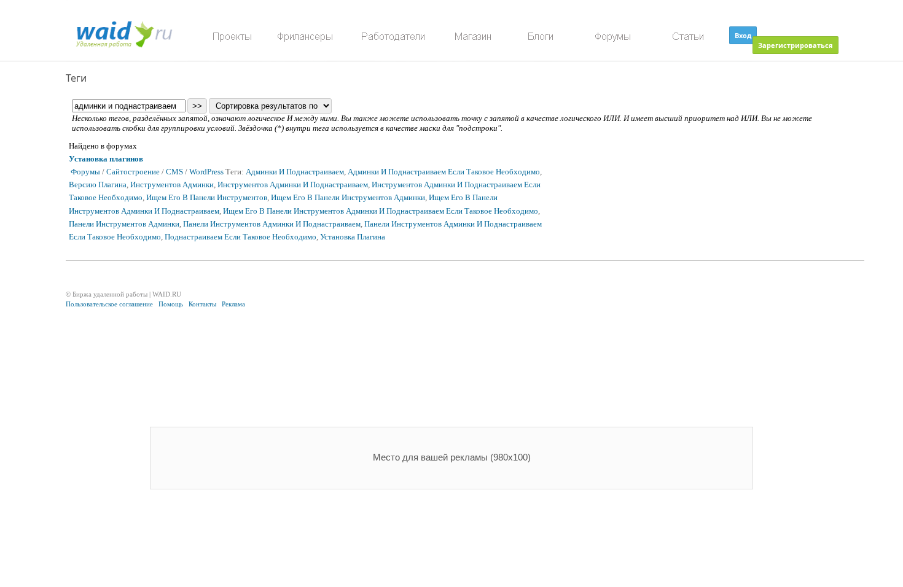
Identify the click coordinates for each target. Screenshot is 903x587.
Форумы (85, 172)
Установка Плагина (352, 237)
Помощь (170, 304)
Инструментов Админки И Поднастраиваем (292, 185)
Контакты (202, 304)
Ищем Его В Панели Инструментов (206, 197)
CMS (174, 172)
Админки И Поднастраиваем (295, 172)
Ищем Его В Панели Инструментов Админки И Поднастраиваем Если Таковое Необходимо (380, 211)
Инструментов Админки (172, 185)
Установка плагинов (106, 158)
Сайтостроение (133, 172)
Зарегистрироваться (795, 45)
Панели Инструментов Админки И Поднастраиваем (272, 224)
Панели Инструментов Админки (124, 224)
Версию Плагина (98, 185)
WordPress (206, 172)
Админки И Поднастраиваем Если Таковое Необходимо (444, 172)
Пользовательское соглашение (109, 304)
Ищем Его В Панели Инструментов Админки (348, 197)
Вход (743, 35)
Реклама (233, 304)
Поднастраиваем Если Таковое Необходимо (240, 237)
